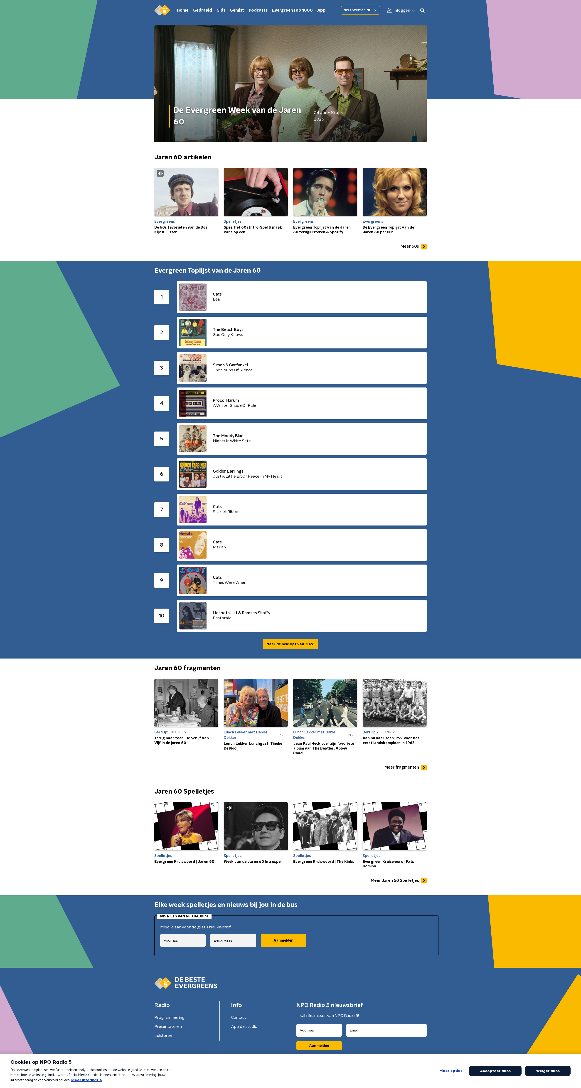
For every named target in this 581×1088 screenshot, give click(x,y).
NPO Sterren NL (357, 10)
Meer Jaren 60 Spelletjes (395, 881)
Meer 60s (410, 246)
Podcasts (258, 10)
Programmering (169, 1018)
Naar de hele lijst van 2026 (290, 644)
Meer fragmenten (401, 767)
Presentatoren (168, 1027)
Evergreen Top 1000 (292, 10)
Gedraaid (202, 10)
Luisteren (163, 1036)
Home (183, 10)
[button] (422, 10)
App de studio (244, 1027)
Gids (221, 10)
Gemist (237, 10)
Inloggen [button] (401, 10)
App (321, 10)
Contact (238, 1018)
